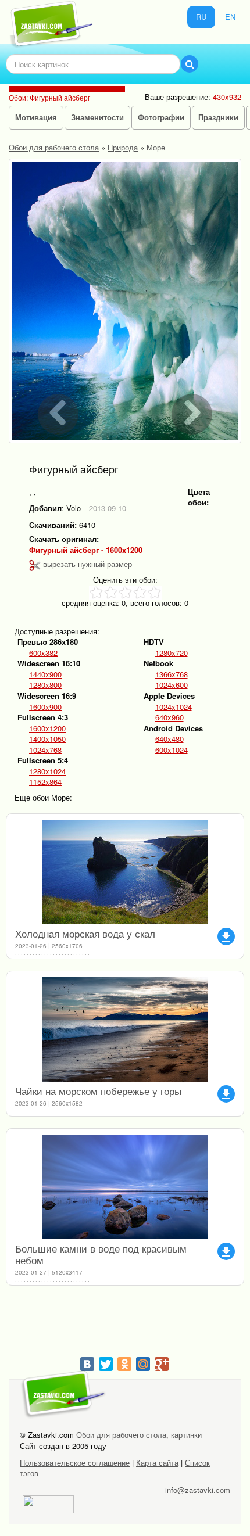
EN (230, 16)
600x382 (43, 653)
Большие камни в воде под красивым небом (101, 1254)
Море (156, 147)
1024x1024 (173, 707)
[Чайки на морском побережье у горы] (125, 1029)
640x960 (169, 717)
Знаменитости (97, 117)
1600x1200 (47, 728)
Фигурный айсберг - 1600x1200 (85, 550)
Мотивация (36, 117)
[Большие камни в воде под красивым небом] (125, 1187)
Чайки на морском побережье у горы (98, 1090)
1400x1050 (47, 739)
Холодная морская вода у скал (85, 933)
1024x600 (171, 685)
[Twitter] (106, 1364)
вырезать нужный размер (87, 563)
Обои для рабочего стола (54, 147)
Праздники (218, 117)
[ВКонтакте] (87, 1364)
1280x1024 (47, 771)
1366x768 (171, 674)
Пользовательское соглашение (75, 1462)
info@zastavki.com (197, 1489)
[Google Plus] (162, 1364)
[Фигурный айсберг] (125, 301)
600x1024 (171, 750)
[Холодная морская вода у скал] (125, 872)
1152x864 (45, 782)
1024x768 (45, 750)
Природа (123, 147)
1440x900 (45, 674)
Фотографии (161, 117)
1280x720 (171, 653)
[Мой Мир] (143, 1364)
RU (201, 16)
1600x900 (45, 707)
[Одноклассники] (124, 1364)
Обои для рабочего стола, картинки (139, 1434)
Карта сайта (157, 1462)
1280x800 (45, 685)
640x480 (169, 739)
